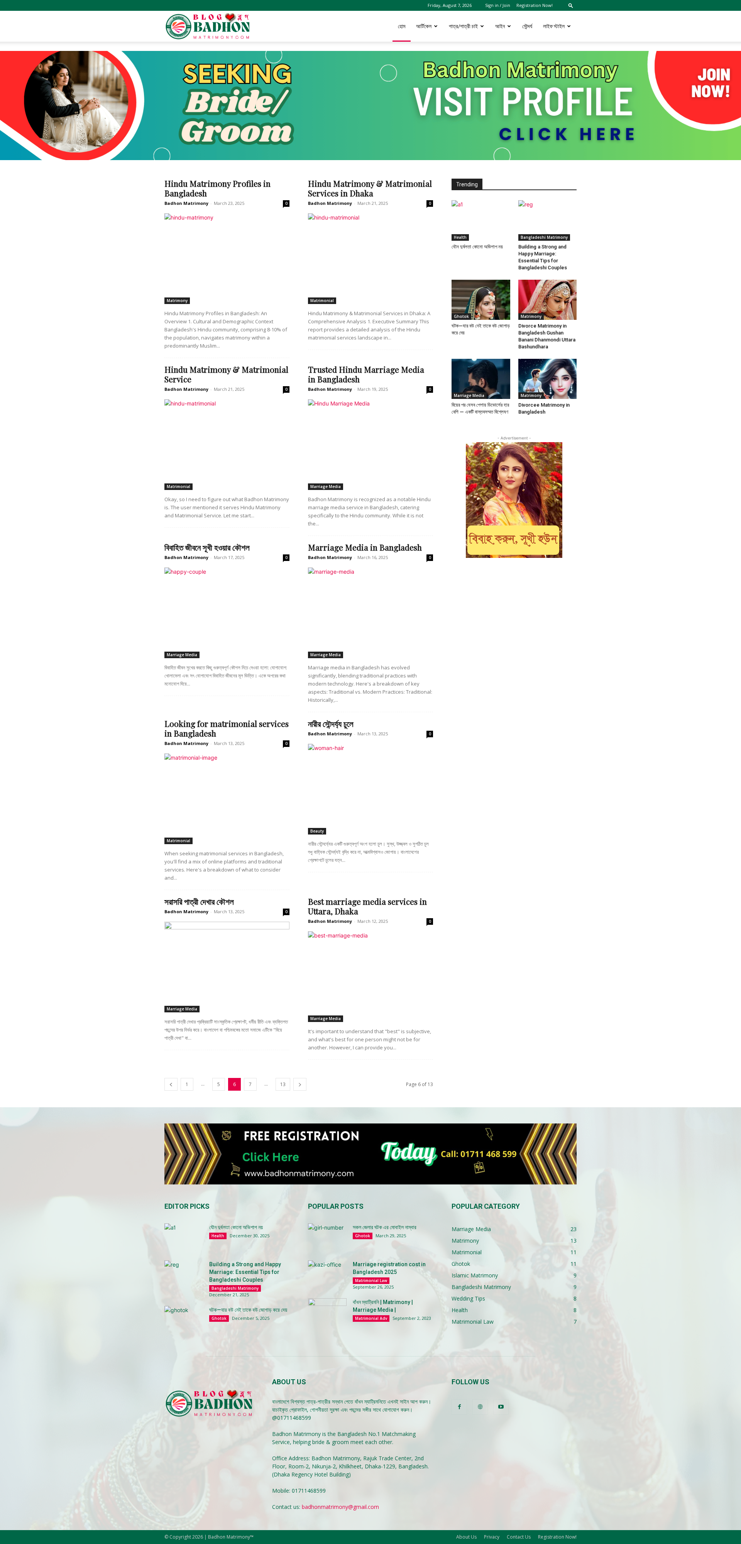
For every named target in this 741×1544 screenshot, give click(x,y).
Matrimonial (322, 300)
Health (460, 237)
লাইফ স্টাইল (554, 26)
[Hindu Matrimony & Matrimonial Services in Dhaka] (370, 258)
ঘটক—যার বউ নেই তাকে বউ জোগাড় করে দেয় (248, 1310)
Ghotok (461, 316)
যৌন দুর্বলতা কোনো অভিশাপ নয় (477, 247)
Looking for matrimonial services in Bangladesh (226, 728)
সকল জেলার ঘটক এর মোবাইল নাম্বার (384, 1227)
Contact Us (519, 1537)
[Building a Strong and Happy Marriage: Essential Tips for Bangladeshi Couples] (547, 220)
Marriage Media (325, 486)
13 (283, 1084)
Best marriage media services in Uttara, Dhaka (367, 906)
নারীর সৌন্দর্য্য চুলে (331, 723)
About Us (466, 1537)
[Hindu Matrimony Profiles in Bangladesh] (226, 258)
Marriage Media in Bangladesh (365, 547)
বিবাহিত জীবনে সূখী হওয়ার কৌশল (207, 547)
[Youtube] (501, 1407)
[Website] (480, 1407)
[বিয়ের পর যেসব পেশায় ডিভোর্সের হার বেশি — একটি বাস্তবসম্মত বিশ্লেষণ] (481, 379)
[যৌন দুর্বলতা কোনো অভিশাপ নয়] (481, 220)
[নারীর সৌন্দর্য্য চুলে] (370, 789)
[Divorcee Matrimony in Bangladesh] (547, 379)
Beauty (317, 831)
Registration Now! (534, 5)
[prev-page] (171, 1084)
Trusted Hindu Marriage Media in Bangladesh (366, 374)
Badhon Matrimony (186, 203)
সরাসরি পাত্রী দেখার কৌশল (199, 901)
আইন (500, 26)
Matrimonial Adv (371, 1318)
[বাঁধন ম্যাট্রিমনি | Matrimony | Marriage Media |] (327, 1311)
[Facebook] (459, 1407)
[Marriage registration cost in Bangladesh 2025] (327, 1273)
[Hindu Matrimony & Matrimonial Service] (226, 444)
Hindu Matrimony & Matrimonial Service (226, 374)
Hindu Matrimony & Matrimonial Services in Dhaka (370, 188)
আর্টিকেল (423, 26)
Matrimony (177, 300)
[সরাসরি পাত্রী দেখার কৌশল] (226, 967)
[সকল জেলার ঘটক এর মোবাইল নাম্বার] (327, 1236)
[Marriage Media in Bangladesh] (370, 613)
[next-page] (299, 1084)
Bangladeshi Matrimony (544, 237)
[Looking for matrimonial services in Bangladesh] (226, 798)
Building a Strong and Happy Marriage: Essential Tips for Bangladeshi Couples (245, 1272)
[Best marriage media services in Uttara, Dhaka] (370, 976)
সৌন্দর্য (527, 26)
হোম (401, 26)
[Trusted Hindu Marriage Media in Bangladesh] (370, 444)
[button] (571, 5)
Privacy (491, 1537)
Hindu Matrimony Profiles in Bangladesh (217, 188)
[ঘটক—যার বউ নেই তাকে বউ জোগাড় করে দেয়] (481, 300)
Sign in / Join (497, 5)
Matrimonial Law (371, 1280)
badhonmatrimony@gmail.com (340, 1506)
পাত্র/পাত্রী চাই (463, 26)
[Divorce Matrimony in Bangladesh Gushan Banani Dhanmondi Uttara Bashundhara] (547, 300)
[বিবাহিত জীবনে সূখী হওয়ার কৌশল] (226, 613)
